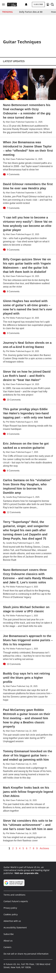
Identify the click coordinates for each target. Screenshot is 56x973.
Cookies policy (11, 914)
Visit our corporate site (26, 873)
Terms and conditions (14, 894)
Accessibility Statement (15, 927)
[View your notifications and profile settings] (26, 4)
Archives (44, 848)
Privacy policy (10, 907)
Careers (7, 947)
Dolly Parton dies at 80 (30, 11)
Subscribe (38, 4)
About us (8, 940)
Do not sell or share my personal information (26, 953)
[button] (3, 4)
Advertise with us (12, 921)
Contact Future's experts (16, 901)
